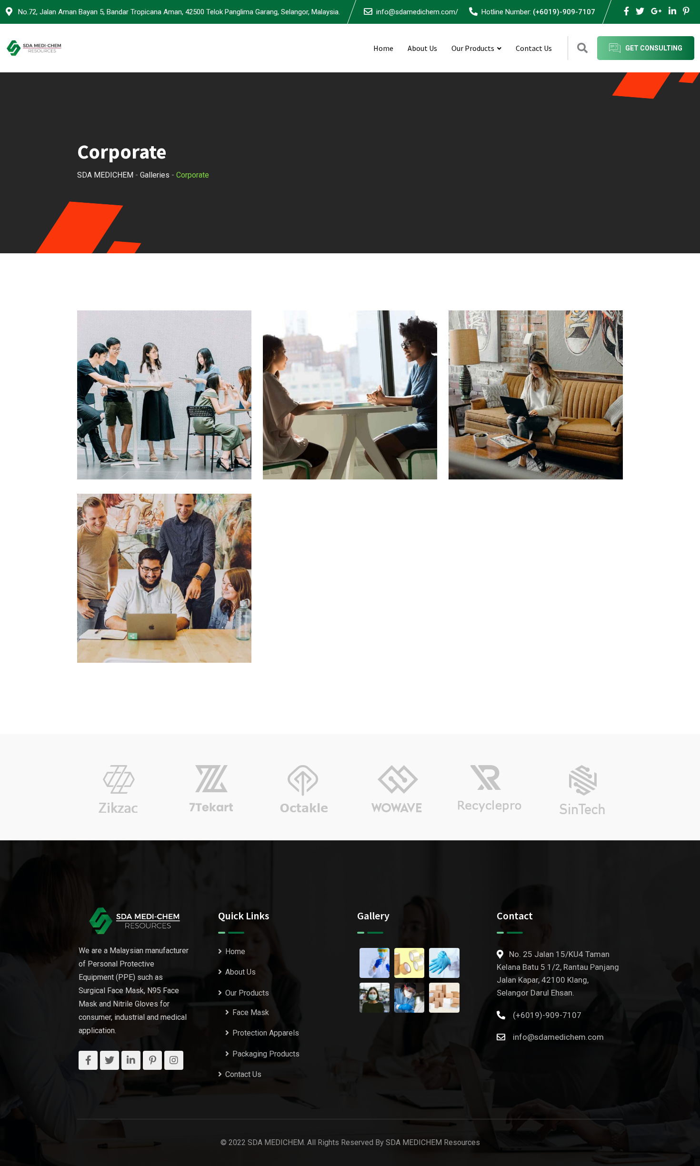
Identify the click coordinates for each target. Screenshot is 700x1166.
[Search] (582, 48)
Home (383, 48)
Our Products (472, 48)
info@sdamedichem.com (558, 1037)
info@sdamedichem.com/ (417, 12)
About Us (422, 48)
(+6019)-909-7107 (564, 12)
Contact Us (534, 48)
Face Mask (250, 1012)
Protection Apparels (265, 1032)
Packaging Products (266, 1053)
